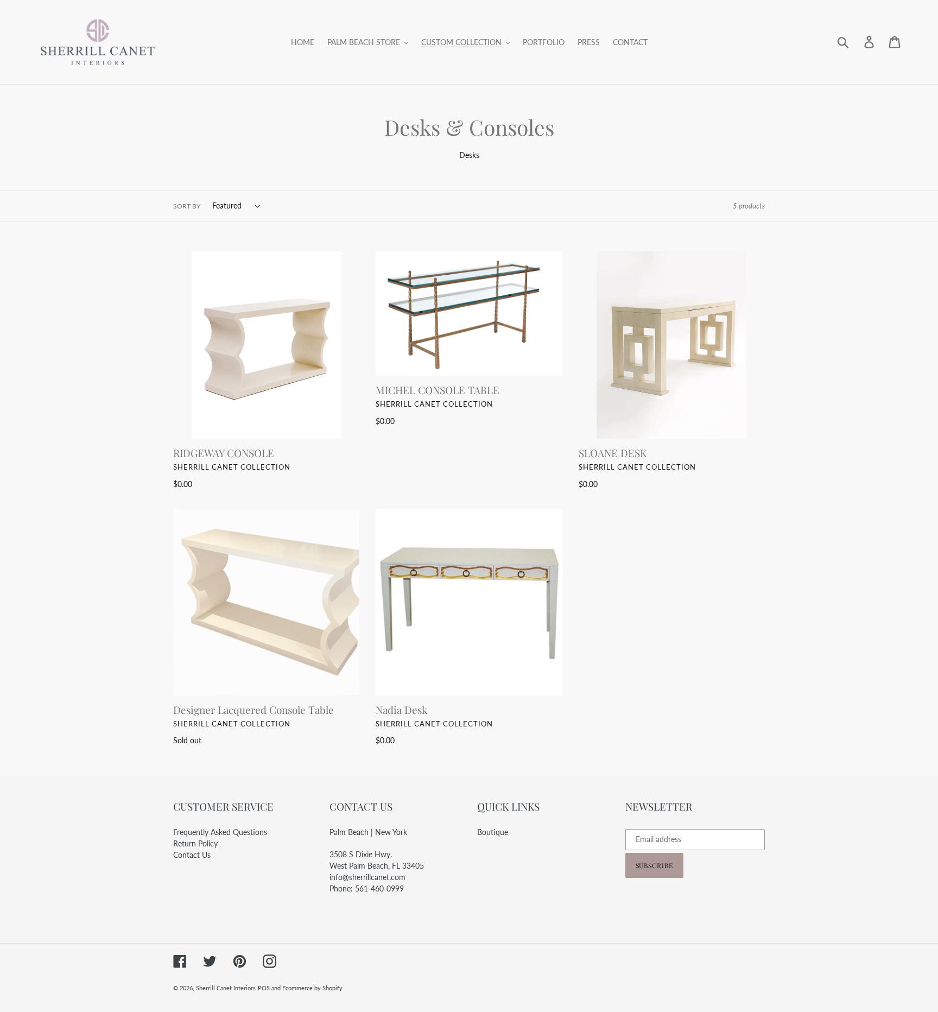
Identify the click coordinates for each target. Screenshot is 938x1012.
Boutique (492, 832)
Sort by (186, 206)
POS (264, 987)
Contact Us (192, 854)
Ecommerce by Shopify (312, 987)
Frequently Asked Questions (220, 832)
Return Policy (195, 843)
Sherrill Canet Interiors (226, 987)
